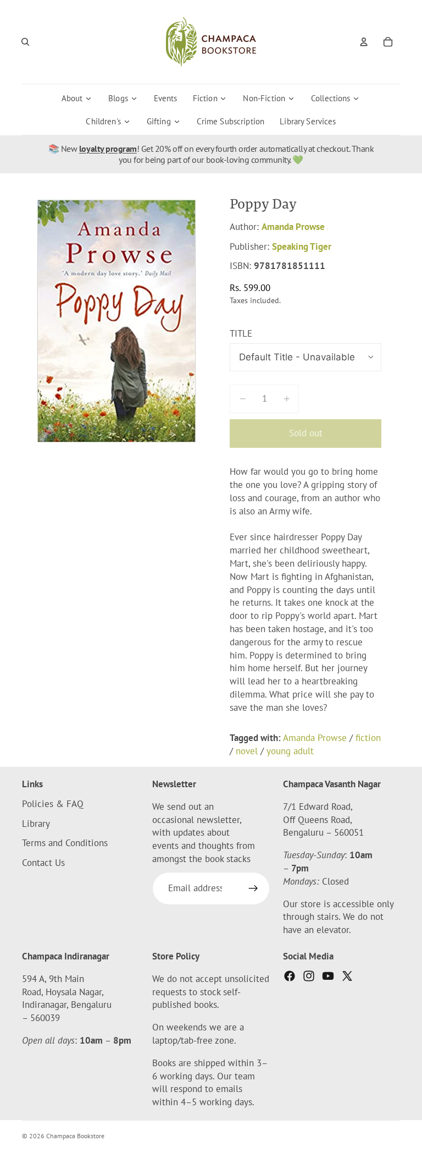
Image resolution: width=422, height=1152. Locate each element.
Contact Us (43, 863)
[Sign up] (253, 888)
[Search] (25, 42)
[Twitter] (347, 976)
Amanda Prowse (293, 227)
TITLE (241, 333)
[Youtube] (328, 976)
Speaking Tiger (301, 246)
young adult (290, 751)
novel (247, 751)
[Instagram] (308, 976)
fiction (368, 738)
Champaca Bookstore (75, 1136)
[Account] (364, 42)
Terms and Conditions (65, 843)
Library (36, 824)
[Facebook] (289, 976)
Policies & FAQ (53, 804)
